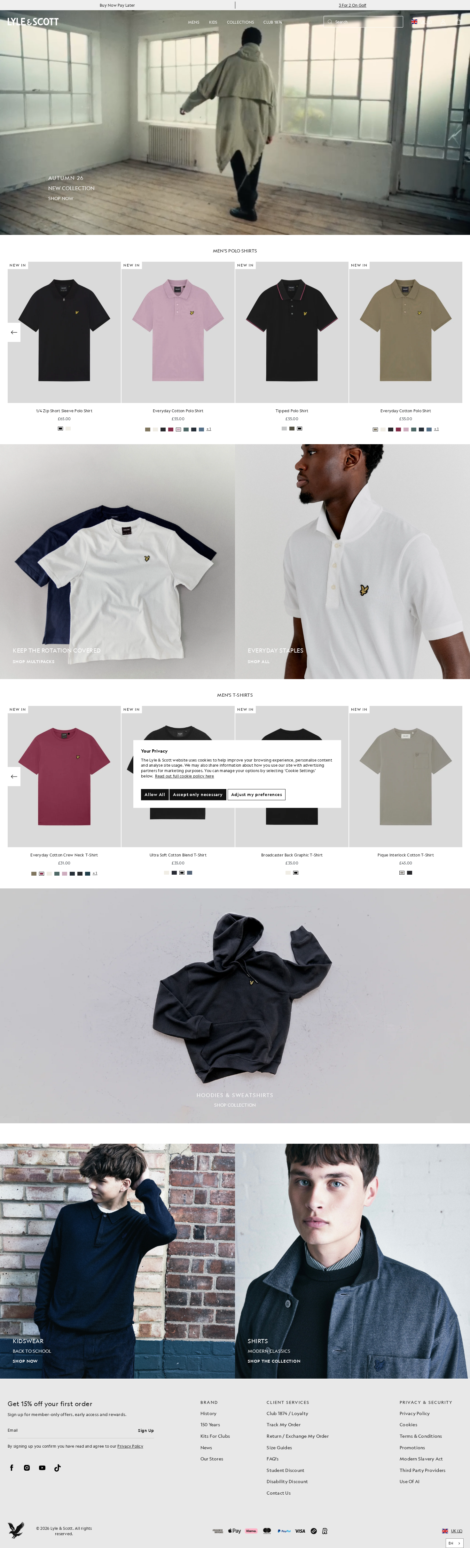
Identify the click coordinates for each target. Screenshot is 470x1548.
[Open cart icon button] (458, 22)
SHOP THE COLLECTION (274, 1361)
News (206, 1447)
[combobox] (455, 1543)
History (208, 1413)
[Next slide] (456, 332)
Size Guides (279, 1447)
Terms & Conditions (421, 1436)
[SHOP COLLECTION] (235, 1005)
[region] (237, 774)
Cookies (408, 1424)
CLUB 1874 (272, 22)
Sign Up (146, 1430)
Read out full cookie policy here (184, 775)
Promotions (412, 1447)
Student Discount (285, 1470)
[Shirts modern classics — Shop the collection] (352, 1261)
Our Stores (211, 1458)
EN (451, 1543)
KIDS (213, 22)
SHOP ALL (259, 662)
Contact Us (279, 1493)
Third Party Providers (422, 1470)
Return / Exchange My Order (298, 1436)
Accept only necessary (198, 794)
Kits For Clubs (215, 1436)
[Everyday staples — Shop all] (352, 561)
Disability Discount (287, 1481)
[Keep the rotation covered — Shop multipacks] (117, 561)
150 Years (210, 1424)
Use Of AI (409, 1481)
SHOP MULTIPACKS (33, 662)
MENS (194, 22)
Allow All (155, 794)
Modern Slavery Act (421, 1458)
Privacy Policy (130, 1446)
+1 (322, 429)
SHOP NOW (25, 1361)
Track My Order (284, 1424)
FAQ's (272, 1458)
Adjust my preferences (256, 794)
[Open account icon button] (443, 22)
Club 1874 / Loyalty (287, 1413)
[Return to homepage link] (33, 21)
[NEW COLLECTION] (235, 117)
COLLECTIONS (240, 22)
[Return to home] (16, 1531)
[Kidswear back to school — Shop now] (117, 1261)
